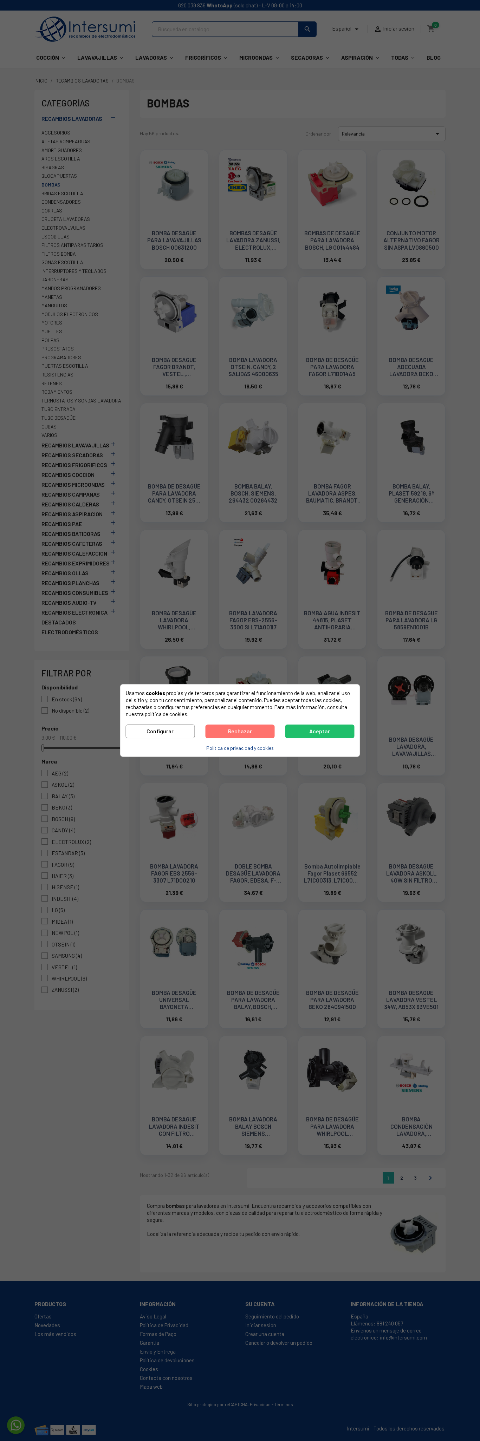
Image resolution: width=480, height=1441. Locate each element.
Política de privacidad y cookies (240, 748)
